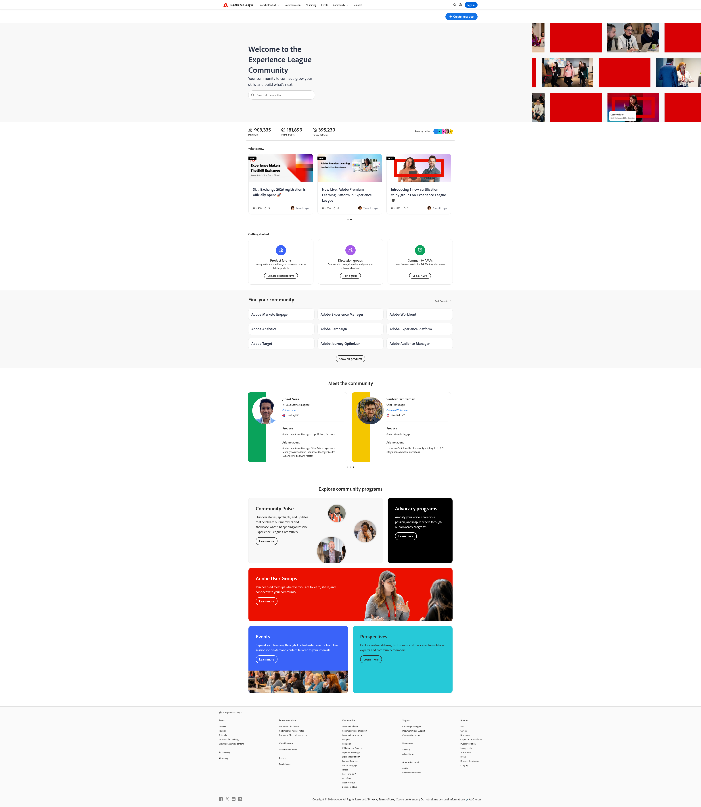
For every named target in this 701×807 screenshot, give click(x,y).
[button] (461, 16)
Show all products (350, 359)
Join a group (350, 275)
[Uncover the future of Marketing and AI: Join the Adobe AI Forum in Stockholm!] (349, 184)
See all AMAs (420, 275)
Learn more (266, 541)
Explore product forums (281, 275)
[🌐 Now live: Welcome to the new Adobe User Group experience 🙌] (280, 184)
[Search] (251, 95)
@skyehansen (290, 410)
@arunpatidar (394, 410)
